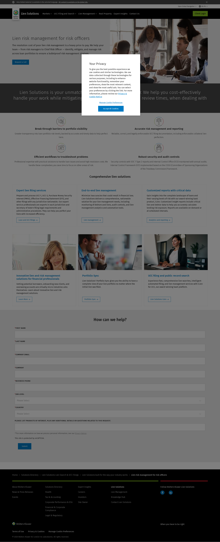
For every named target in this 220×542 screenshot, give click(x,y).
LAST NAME (20, 341)
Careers (81, 492)
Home (15, 475)
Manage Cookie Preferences (110, 103)
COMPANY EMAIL (22, 355)
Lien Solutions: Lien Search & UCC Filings (60, 475)
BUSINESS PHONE (23, 381)
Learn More (23, 299)
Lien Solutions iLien (158, 299)
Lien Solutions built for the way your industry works (105, 475)
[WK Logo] (21, 523)
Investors (82, 497)
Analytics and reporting (158, 220)
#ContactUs (20, 62)
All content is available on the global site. (73, 2)
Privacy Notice (80, 433)
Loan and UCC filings (27, 220)
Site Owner (83, 502)
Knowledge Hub (118, 497)
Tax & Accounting (53, 497)
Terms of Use (18, 531)
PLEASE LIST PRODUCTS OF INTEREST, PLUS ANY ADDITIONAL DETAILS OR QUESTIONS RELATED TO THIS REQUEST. (63, 421)
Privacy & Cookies (36, 531)
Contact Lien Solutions (121, 502)
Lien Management (86, 13)
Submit (25, 446)
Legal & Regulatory (53, 515)
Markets (46, 13)
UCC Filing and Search (64, 13)
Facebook (162, 493)
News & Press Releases (22, 492)
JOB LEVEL (19, 394)
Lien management (91, 220)
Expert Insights (120, 13)
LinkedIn (171, 493)
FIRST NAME (20, 328)
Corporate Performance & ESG (59, 502)
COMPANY (19, 368)
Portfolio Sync (90, 299)
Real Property (105, 13)
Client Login (200, 13)
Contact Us (134, 13)
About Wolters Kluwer (22, 487)
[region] (111, 85)
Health (48, 492)
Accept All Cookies (111, 109)
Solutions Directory (29, 475)
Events (15, 497)
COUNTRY (19, 407)
